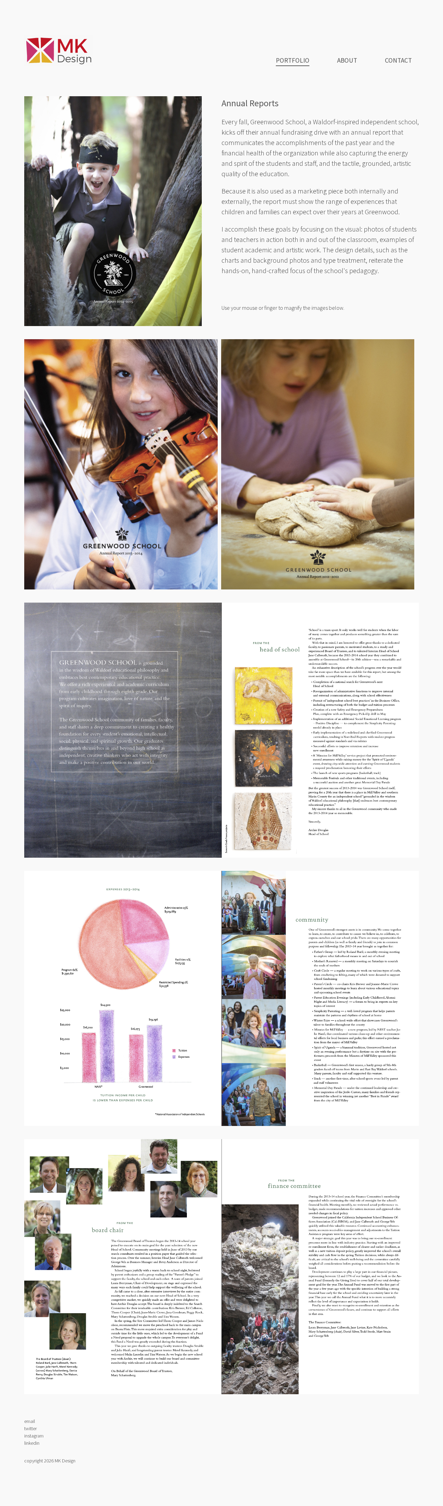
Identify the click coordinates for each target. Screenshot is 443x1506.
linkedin (31, 1443)
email (29, 1421)
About (347, 60)
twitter (30, 1428)
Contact (398, 60)
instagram (34, 1436)
